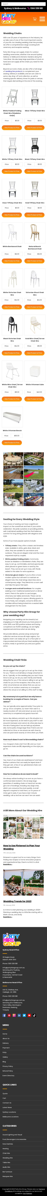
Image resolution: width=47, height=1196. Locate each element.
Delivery (6, 1043)
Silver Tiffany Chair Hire (35, 111)
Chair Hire (6, 1153)
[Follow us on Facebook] (5, 1016)
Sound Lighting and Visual (12, 1135)
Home (5, 1034)
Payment (6, 1048)
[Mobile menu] (42, 19)
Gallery (5, 1057)
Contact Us (7, 1103)
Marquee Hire (8, 1176)
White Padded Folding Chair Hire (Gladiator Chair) (12, 113)
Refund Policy (8, 1071)
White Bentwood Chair (12, 246)
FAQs (4, 1052)
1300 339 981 (36, 8)
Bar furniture (7, 1172)
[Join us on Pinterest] (10, 1016)
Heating (6, 1149)
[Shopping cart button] (34, 19)
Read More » (7, 864)
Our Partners (27, 1193)
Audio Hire (6, 1167)
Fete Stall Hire (8, 1144)
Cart (4, 1098)
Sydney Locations (9, 1112)
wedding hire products (13, 71)
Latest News (7, 1107)
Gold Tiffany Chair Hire (34, 203)
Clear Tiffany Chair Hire (12, 203)
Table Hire (6, 1162)
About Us (6, 1038)
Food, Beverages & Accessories (14, 1139)
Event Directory (8, 1075)
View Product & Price (11, 128)
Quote (5, 1093)
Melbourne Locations (10, 1117)
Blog (4, 1062)
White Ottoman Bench (12, 430)
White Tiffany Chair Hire (12, 159)
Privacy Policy (8, 1066)
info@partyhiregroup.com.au (14, 968)
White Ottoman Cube (35, 384)
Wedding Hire (8, 1158)
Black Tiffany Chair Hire (35, 159)
